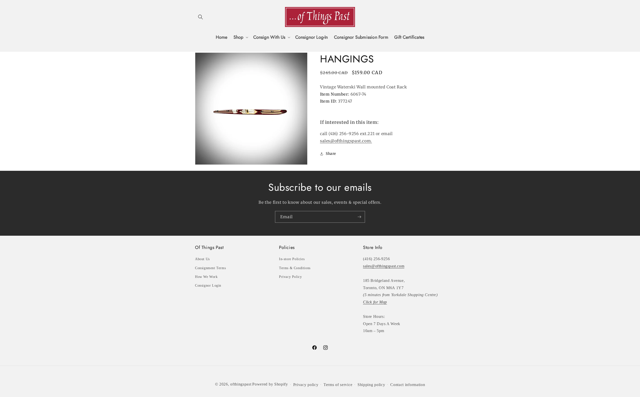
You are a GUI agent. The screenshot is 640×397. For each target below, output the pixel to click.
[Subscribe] (359, 217)
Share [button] (331, 153)
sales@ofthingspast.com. (346, 140)
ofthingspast (240, 384)
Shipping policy (371, 385)
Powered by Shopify (270, 384)
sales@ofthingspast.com (383, 266)
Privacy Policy (290, 277)
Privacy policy (305, 385)
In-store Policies (291, 259)
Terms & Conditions (294, 268)
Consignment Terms (210, 268)
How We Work (206, 277)
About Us (202, 259)
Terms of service (338, 385)
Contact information (407, 385)
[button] (200, 16)
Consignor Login (208, 285)
